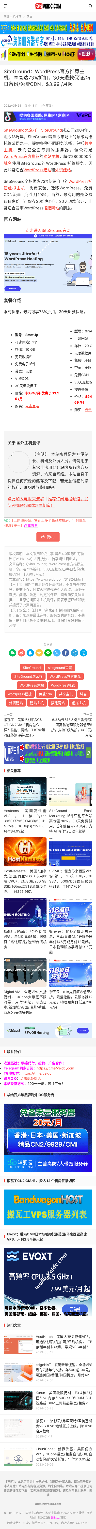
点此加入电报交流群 (26, 498)
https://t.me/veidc (36, 1073)
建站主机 (51, 156)
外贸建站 (63, 169)
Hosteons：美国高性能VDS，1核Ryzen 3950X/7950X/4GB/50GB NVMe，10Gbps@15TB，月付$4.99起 (25, 821)
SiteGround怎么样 (20, 130)
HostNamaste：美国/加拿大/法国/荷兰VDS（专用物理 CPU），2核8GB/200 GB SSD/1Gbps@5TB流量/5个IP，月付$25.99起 (25, 881)
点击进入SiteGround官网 (48, 230)
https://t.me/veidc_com (55, 1068)
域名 (8, 163)
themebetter (69, 1513)
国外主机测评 (48, 6)
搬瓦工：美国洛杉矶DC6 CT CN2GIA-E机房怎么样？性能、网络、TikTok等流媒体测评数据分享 (24, 727)
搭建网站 (51, 207)
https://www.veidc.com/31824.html (54, 579)
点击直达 (32, 406)
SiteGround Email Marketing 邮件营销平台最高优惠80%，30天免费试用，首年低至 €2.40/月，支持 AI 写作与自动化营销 (70, 821)
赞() (47, 105)
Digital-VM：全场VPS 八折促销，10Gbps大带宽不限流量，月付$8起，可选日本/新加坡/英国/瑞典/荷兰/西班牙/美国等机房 (25, 1002)
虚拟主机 (16, 187)
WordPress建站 (37, 169)
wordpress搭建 (20, 694)
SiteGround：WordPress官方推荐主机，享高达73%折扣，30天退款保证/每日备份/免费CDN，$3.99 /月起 (47, 78)
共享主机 (66, 694)
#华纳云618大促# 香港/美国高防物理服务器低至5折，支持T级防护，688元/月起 (71, 727)
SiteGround (51, 130)
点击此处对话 (30, 1078)
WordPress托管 (63, 685)
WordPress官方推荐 (21, 156)
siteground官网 (60, 668)
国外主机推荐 (12, 17)
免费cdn (45, 694)
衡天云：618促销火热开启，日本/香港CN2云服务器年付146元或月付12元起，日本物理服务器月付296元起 (70, 941)
